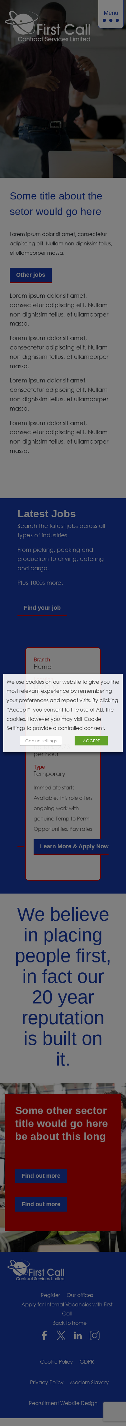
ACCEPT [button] (91, 740)
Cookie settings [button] (41, 740)
